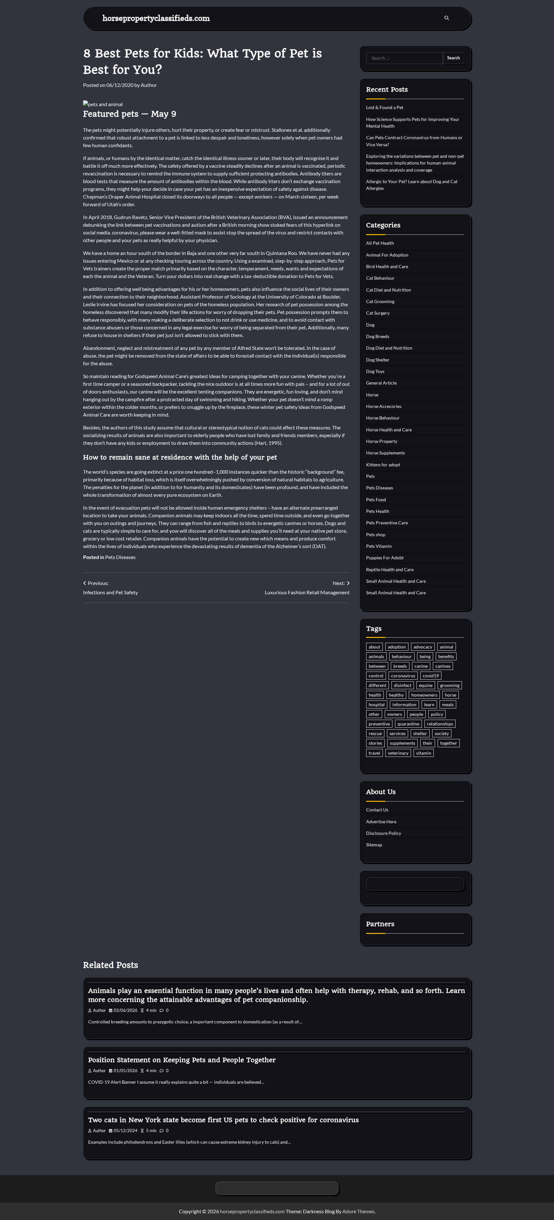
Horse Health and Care (389, 429)
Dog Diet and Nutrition (389, 348)
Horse (372, 394)
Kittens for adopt (383, 464)
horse (450, 695)
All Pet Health (380, 243)
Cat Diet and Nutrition (388, 289)
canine (421, 666)
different (377, 685)
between (377, 666)
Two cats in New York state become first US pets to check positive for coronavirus (223, 1120)
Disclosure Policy (383, 833)
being (425, 656)
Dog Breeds (377, 336)
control (376, 675)
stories (375, 743)
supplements (402, 743)
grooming (449, 685)
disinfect (402, 685)
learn (429, 704)
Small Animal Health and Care (396, 581)
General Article (381, 382)
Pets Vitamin (379, 546)
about (374, 646)
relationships (440, 723)
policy (437, 714)
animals (376, 656)
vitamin (423, 753)
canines (442, 666)
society (442, 733)
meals (448, 704)
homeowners (424, 695)
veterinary (398, 753)
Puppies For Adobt (385, 557)
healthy (396, 695)
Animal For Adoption (387, 255)
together (448, 743)
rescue (375, 733)
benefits (446, 656)
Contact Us (377, 809)
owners (394, 714)
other (374, 714)
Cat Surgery (378, 313)
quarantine (408, 723)
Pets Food (376, 499)
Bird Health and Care (387, 266)
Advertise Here (381, 821)
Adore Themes (358, 1211)
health (375, 695)
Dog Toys (375, 371)
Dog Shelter (378, 359)
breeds (400, 666)
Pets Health (377, 511)
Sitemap (374, 844)
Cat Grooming (380, 301)
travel (374, 753)
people (416, 714)
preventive (379, 723)
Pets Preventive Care (387, 522)
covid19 (431, 675)
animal (446, 646)
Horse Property (381, 441)
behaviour (402, 656)
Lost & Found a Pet (384, 107)
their (427, 743)
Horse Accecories (383, 406)
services (398, 733)
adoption (397, 646)
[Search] (446, 18)
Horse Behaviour (383, 417)
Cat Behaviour (380, 278)
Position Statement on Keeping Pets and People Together (182, 1060)
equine (425, 685)
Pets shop (375, 534)
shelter (420, 733)
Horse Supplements (385, 452)
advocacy (423, 646)
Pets (370, 476)
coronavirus (403, 675)
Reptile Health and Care (390, 569)
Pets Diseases (120, 557)
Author (149, 85)
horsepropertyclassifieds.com (156, 18)
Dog (370, 324)
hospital (377, 704)
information (404, 704)
